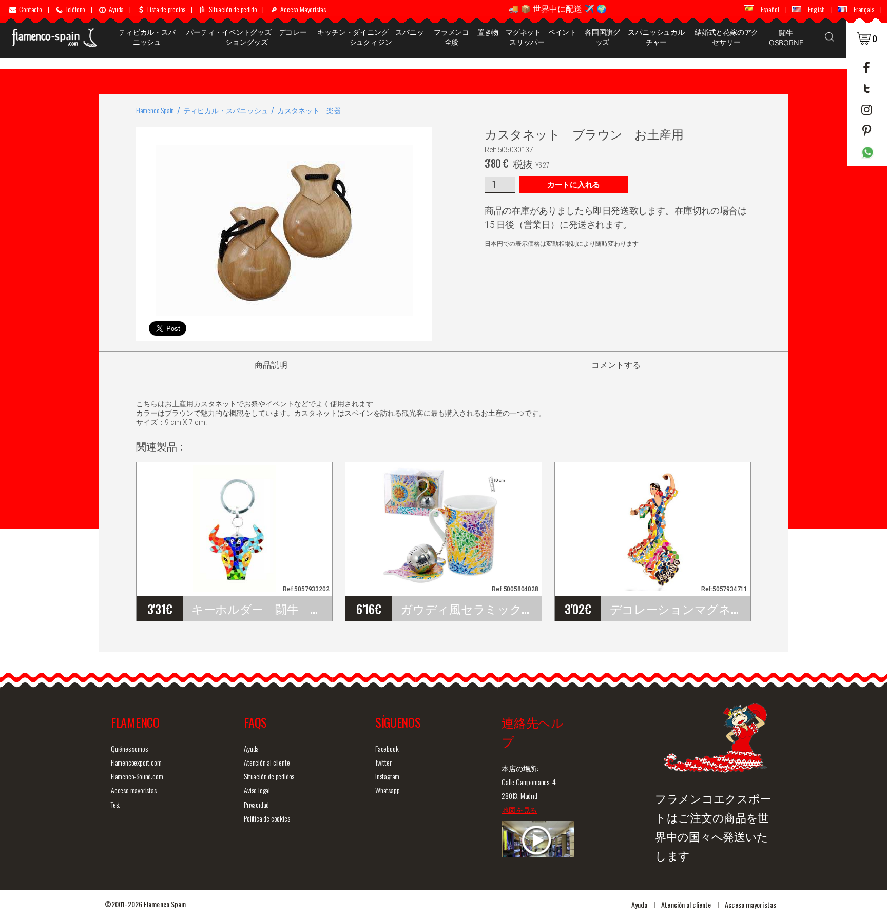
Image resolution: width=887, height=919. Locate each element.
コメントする (616, 365)
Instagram (387, 776)
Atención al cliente (267, 762)
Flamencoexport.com (136, 762)
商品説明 (271, 365)
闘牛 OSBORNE (786, 37)
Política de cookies (267, 818)
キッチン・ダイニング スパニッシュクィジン (370, 37)
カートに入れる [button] (573, 184)
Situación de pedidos (269, 776)
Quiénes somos (129, 748)
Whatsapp (387, 790)
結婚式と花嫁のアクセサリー (726, 37)
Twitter (383, 762)
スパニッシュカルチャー (656, 37)
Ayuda (251, 748)
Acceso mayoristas (134, 790)
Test (115, 804)
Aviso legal (257, 790)
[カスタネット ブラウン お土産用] (422, 137)
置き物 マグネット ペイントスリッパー (526, 37)
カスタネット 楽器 (309, 110)
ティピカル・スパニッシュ (147, 37)
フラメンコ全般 (451, 37)
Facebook (386, 748)
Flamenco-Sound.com (137, 776)
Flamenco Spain (155, 110)
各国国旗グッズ (602, 37)
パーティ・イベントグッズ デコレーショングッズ (246, 37)
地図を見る (519, 809)
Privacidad (256, 804)
